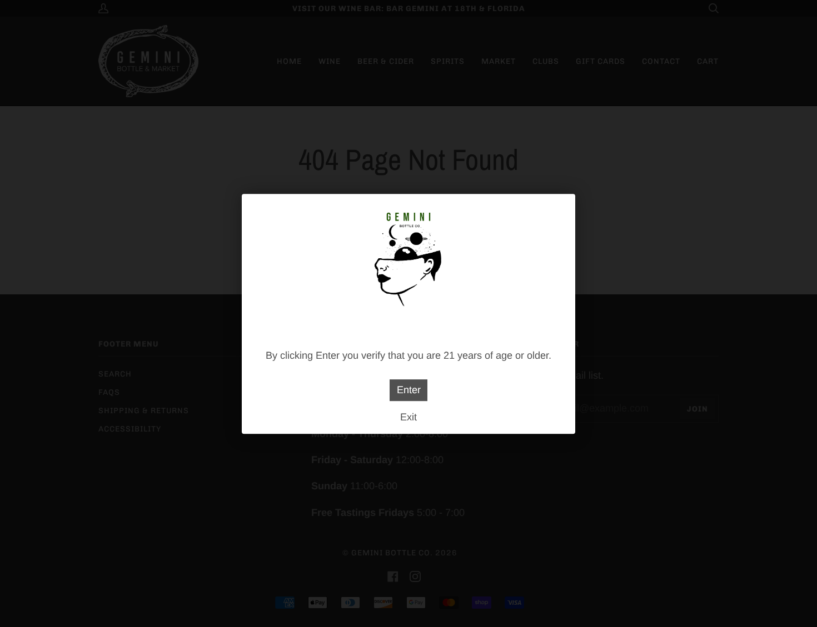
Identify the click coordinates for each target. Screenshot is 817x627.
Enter (409, 389)
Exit (408, 416)
